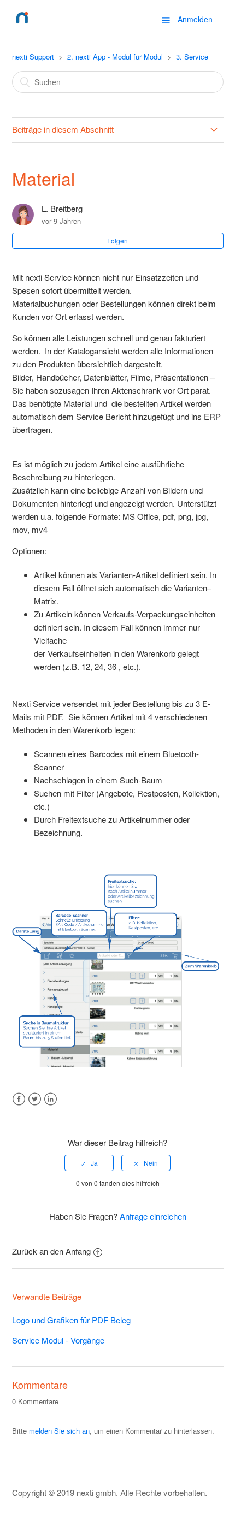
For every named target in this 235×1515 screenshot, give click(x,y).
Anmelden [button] (195, 19)
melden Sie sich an (59, 1430)
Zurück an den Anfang (51, 1251)
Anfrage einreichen (153, 1216)
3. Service (192, 56)
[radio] (89, 1163)
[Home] (22, 24)
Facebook (19, 1099)
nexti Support (33, 56)
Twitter (35, 1099)
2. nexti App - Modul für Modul (115, 56)
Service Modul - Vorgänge (58, 1340)
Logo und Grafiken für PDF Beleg (71, 1320)
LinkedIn (50, 1099)
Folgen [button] (117, 240)
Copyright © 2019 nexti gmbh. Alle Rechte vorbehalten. (109, 1492)
